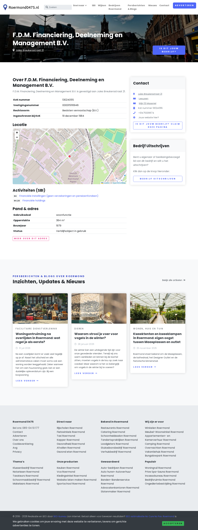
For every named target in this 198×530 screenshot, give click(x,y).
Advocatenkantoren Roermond (120, 487)
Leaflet (106, 182)
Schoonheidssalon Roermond (118, 436)
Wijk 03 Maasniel (147, 103)
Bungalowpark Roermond (160, 455)
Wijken (102, 5)
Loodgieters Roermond (115, 444)
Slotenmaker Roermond (115, 491)
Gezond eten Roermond (71, 452)
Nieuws (152, 5)
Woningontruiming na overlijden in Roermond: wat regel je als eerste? (38, 338)
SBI (93, 5)
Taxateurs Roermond (25, 476)
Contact (164, 5)
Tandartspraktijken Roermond (119, 440)
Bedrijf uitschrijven (158, 178)
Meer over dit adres (31, 238)
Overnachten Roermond (160, 448)
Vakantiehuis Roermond (159, 452)
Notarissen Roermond (26, 472)
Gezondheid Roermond (71, 444)
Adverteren (184, 5)
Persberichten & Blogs (136, 7)
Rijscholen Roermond (69, 428)
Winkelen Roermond (157, 428)
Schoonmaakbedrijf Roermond (31, 480)
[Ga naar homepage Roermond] (20, 7)
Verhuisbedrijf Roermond (116, 452)
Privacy (17, 452)
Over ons (18, 440)
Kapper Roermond (68, 440)
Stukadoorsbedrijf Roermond (118, 448)
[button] (69, 156)
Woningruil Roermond (158, 468)
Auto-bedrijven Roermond (117, 468)
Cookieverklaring (23, 444)
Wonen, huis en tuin (148, 328)
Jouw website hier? (148, 117)
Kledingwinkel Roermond (72, 476)
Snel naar (78, 5)
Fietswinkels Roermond (71, 432)
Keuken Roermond (68, 468)
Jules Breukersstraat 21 (30, 50)
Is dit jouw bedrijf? (169, 50)
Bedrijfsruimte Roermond (160, 480)
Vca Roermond (66, 472)
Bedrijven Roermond (115, 7)
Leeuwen (143, 98)
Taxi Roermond (66, 436)
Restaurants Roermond (115, 428)
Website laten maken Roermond (76, 480)
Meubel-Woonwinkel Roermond (164, 432)
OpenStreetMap (119, 182)
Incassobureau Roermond (160, 476)
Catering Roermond (113, 432)
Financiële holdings (33, 200)
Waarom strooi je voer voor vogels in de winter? (96, 336)
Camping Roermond (157, 444)
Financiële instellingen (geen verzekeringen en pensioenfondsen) (58, 196)
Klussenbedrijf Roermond (28, 468)
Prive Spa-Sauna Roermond (162, 472)
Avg (15, 448)
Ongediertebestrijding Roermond (165, 483)
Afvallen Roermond (68, 448)
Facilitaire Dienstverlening (36, 328)
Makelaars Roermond (26, 483)
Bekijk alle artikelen (172, 280)
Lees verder (25, 380)
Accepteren (173, 523)
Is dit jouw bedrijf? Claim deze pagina (158, 125)
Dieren (79, 328)
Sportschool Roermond (71, 483)
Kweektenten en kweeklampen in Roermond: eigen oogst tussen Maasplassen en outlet (157, 338)
